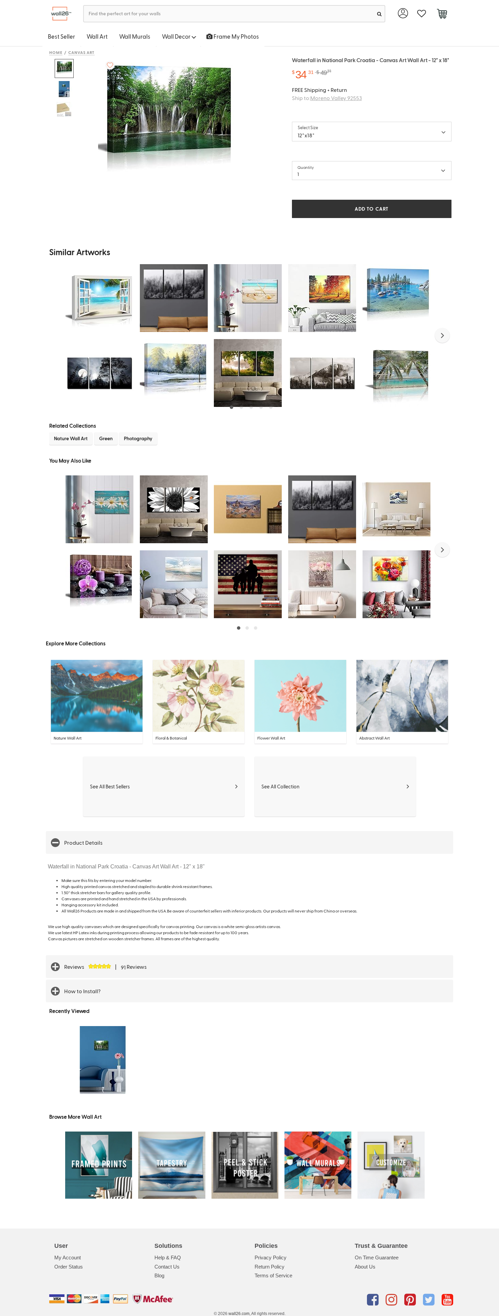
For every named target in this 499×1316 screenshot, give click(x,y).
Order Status (68, 1267)
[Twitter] (430, 1300)
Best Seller (61, 36)
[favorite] (421, 13)
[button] (442, 335)
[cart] (441, 14)
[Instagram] (393, 1300)
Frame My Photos (235, 36)
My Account (67, 1257)
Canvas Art (81, 52)
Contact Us (167, 1267)
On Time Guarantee (377, 1257)
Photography (138, 438)
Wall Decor (176, 36)
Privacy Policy (271, 1257)
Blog (159, 1275)
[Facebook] (374, 1300)
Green (106, 438)
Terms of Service (273, 1275)
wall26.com (239, 1313)
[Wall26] (58, 13)
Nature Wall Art (71, 438)
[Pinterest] (411, 1300)
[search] (379, 13)
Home (55, 52)
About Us (365, 1267)
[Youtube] (447, 1300)
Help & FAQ (167, 1257)
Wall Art (97, 36)
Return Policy (269, 1267)
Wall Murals (134, 36)
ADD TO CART (372, 209)
